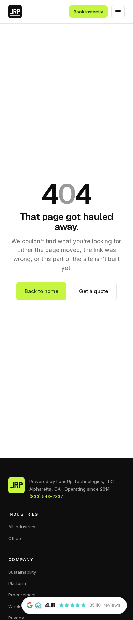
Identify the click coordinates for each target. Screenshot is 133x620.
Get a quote (93, 291)
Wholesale (19, 606)
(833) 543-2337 (46, 496)
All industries (21, 526)
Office (14, 538)
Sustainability (22, 572)
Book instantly (88, 11)
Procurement (22, 595)
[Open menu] (118, 11)
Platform (17, 583)
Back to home (41, 291)
